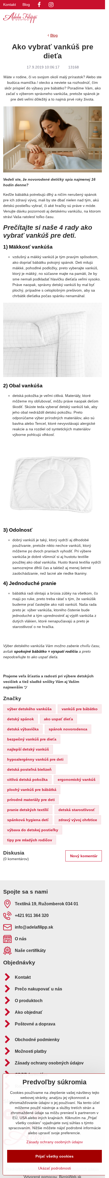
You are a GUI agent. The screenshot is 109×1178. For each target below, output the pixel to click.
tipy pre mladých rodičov (29, 840)
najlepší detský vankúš (28, 749)
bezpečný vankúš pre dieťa (31, 739)
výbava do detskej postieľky (32, 830)
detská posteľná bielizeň (29, 769)
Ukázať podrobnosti (54, 1168)
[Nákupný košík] (86, 17)
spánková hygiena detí (27, 820)
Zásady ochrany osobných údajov (54, 1142)
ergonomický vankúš (77, 779)
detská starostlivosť (76, 810)
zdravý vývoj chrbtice (77, 820)
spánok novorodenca (68, 729)
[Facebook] (39, 4)
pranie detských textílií (27, 810)
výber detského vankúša (29, 709)
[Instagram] (51, 4)
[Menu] (98, 17)
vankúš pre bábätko (80, 709)
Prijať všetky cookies (54, 1156)
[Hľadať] (73, 17)
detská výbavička (23, 729)
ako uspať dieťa (58, 719)
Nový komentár (83, 856)
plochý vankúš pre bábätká (31, 789)
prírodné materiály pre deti (31, 800)
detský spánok (20, 719)
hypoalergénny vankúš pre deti (35, 759)
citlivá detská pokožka (27, 779)
